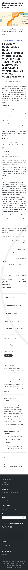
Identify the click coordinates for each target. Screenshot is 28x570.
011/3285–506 (5, 492)
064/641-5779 (14, 492)
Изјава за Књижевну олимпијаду (14, 428)
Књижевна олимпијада (8, 40)
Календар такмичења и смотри (12, 321)
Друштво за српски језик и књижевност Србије (13, 5)
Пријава (8, 355)
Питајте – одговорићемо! (11, 313)
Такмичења (19, 40)
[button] (24, 517)
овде (14, 372)
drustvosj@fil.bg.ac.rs (7, 500)
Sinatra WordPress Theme (14, 567)
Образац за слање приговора (11, 457)
